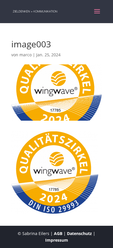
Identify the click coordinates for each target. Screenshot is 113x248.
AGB (58, 233)
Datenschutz (79, 233)
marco (25, 54)
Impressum (56, 240)
